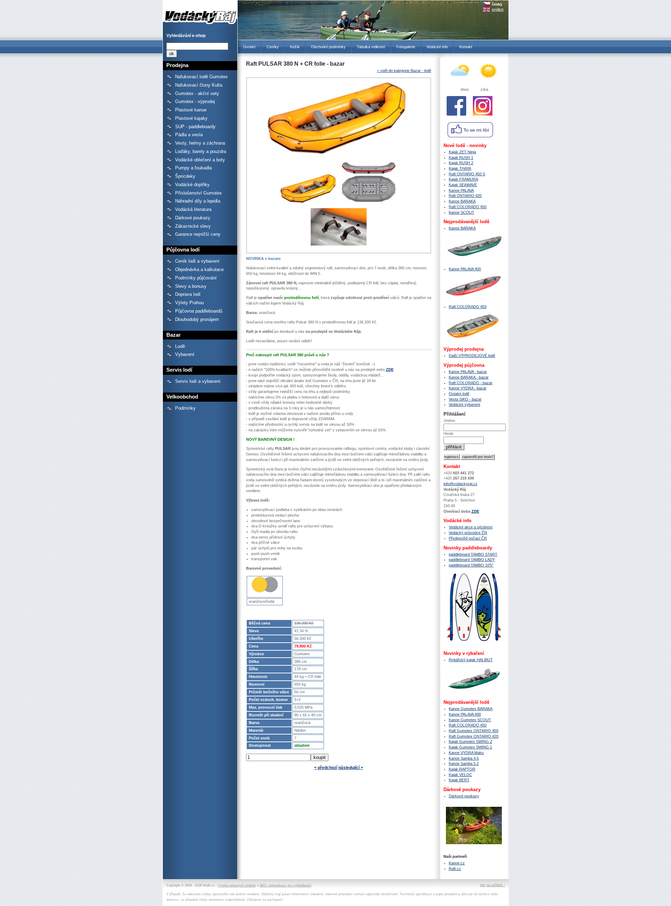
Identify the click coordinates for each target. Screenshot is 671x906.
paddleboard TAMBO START (473, 554)
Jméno (449, 420)
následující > (350, 767)
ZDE (390, 369)
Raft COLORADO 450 (467, 207)
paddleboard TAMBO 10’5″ (471, 565)
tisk (482, 885)
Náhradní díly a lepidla (197, 201)
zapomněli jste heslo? (477, 457)
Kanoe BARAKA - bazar (469, 377)
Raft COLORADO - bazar (470, 383)
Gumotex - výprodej (195, 101)
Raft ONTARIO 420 (465, 195)
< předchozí (325, 767)
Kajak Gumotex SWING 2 (470, 741)
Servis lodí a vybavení (198, 381)
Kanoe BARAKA (462, 201)
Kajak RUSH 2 (461, 163)
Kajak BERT (459, 780)
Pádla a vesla (189, 134)
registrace (451, 457)
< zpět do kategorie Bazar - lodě (404, 70)
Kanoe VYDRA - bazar (467, 388)
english (498, 9)
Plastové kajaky (191, 118)
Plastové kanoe (191, 109)
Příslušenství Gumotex (198, 193)
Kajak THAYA (460, 168)
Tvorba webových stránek (237, 885)
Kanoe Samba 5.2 (464, 763)
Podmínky (185, 408)
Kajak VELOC (460, 775)
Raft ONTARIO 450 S (467, 174)
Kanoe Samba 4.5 (464, 758)
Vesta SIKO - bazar (465, 399)
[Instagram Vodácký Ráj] (482, 117)
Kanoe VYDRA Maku (466, 753)
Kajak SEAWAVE (463, 185)
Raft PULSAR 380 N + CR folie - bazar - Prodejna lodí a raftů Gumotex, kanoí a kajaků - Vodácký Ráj (197, 13)
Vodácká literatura (193, 209)
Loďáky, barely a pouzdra (200, 151)
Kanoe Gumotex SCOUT (470, 720)
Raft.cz (455, 869)
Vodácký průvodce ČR (468, 533)
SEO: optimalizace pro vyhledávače (285, 885)
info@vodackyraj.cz (460, 484)
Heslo (448, 433)
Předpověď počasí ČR (468, 538)
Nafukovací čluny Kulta (198, 85)
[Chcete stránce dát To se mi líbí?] (470, 140)
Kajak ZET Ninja (462, 152)
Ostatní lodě (459, 394)
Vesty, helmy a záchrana (200, 143)
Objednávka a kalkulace (199, 269)
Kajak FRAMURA (463, 179)
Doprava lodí (188, 294)
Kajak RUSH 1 (461, 157)
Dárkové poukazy (192, 217)
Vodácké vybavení (464, 404)
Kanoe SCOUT (461, 212)
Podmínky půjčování (196, 277)
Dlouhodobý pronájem (197, 319)
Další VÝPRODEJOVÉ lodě (472, 355)
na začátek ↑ (495, 885)
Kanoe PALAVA (461, 190)
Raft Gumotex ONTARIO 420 (473, 736)
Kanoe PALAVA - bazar (468, 372)
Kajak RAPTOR (462, 769)
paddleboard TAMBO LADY (472, 559)
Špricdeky (185, 176)
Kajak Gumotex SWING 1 (470, 747)
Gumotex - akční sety (197, 93)
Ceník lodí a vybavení (197, 261)
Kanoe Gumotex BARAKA (470, 709)
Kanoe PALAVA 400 (465, 269)
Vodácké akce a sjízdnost (470, 527)
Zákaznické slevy (193, 226)
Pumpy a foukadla (193, 167)
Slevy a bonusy (191, 286)
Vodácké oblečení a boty (200, 159)
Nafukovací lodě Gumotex (201, 76)
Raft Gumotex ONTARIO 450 (473, 731)
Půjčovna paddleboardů (198, 311)
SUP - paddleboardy (195, 126)
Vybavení (184, 354)
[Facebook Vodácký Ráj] (456, 117)
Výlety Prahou (189, 302)
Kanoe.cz (457, 863)
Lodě (180, 346)
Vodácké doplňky (192, 184)
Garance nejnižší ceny (198, 234)
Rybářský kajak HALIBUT (471, 660)
